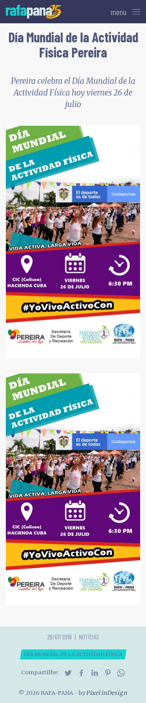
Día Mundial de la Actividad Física (73, 654)
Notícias (89, 637)
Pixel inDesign (107, 692)
